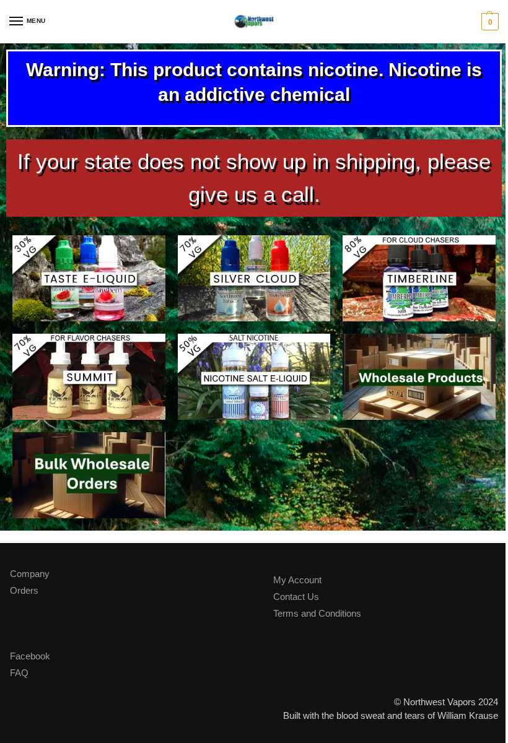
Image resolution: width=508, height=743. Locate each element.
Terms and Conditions (317, 614)
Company (30, 574)
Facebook (30, 656)
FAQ (19, 673)
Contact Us (296, 597)
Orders (24, 591)
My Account (297, 580)
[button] (488, 21)
